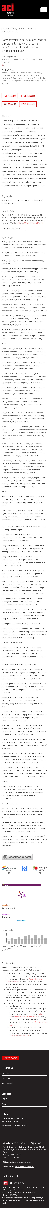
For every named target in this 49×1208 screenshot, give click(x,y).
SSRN (35, 1016)
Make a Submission (10, 1058)
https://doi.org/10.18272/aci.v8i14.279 (28, 223)
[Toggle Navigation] (43, 9)
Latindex (10, 1118)
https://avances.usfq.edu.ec (24, 1166)
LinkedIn (24, 1125)
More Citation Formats (13, 228)
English (4, 1098)
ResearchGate (21, 1035)
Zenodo (12, 1035)
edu (29, 1035)
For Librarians (7, 1083)
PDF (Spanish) (10, 95)
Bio (3, 65)
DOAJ (4, 1118)
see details (21, 920)
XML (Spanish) (10, 104)
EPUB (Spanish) (27, 104)
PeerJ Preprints (27, 1016)
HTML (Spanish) (28, 95)
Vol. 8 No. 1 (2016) (9, 28)
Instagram (17, 1125)
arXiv (40, 1013)
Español (5, 1104)
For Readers (6, 1072)
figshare (18, 1016)
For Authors (6, 1078)
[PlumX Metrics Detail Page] (21, 894)
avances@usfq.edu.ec (23, 1161)
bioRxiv (12, 1016)
